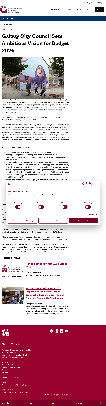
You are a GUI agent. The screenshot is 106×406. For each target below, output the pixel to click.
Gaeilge (100, 2)
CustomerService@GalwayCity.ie (15, 385)
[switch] (41, 207)
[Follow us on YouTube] (66, 331)
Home (4, 18)
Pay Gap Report (76, 403)
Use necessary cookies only (23, 221)
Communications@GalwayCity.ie (15, 392)
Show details (89, 214)
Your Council (7, 29)
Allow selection (53, 221)
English (90, 2)
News (69, 9)
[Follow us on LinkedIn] (61, 331)
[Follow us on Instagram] (56, 331)
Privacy (101, 403)
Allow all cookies (83, 221)
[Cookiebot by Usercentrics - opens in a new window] (84, 183)
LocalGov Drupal (61, 395)
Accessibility (6, 403)
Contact (30, 403)
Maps (79, 9)
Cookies (52, 403)
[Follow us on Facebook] (52, 331)
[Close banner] (97, 184)
